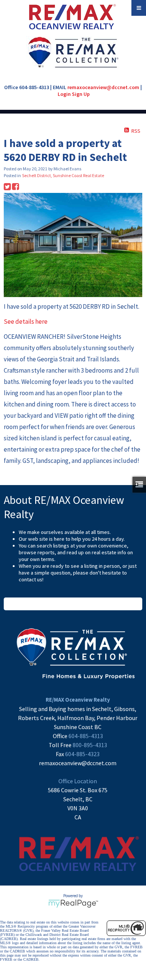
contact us (30, 579)
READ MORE (73, 604)
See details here (26, 321)
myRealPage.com (73, 903)
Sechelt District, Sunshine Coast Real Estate (63, 175)
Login (64, 94)
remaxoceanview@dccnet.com (103, 87)
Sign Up (81, 94)
